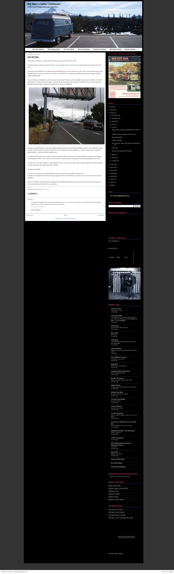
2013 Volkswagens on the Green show (121, 425)
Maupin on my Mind (116, 453)
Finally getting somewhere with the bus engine (123, 387)
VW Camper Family (115, 49)
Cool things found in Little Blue (117, 515)
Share (29, 187)
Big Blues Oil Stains (114, 494)
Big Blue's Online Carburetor (44, 4)
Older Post (101, 215)
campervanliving (116, 348)
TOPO (171, 571)
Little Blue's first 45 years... (116, 509)
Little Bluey (114, 340)
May (113, 154)
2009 (112, 173)
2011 (112, 167)
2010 (112, 170)
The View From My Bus (118, 399)
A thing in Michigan (117, 140)
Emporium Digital (19, 571)
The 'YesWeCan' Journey (118, 357)
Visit (115, 553)
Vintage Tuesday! (130, 49)
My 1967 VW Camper (117, 378)
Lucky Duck (114, 446)
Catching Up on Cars (116, 310)
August (114, 121)
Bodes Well (114, 333)
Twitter (118, 257)
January (114, 160)
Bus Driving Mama (116, 463)
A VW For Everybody (117, 438)
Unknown (30, 199)
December (115, 115)
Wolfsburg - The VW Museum (119, 366)
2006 (112, 182)
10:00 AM (46, 189)
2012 (112, 164)
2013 (112, 112)
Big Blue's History (114, 496)
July (113, 124)
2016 (112, 107)
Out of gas (33, 57)
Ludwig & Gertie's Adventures (120, 371)
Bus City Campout (38, 49)
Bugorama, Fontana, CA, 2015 (119, 394)
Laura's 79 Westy (116, 406)
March (114, 157)
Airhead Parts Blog (117, 392)
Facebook (112, 257)
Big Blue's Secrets (114, 491)
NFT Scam (114, 334)
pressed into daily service (60, 71)
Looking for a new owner (118, 359)
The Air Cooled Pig (117, 413)
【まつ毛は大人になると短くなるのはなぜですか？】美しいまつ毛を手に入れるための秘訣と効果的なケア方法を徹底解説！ (124, 319)
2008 (112, 176)
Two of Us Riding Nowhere (118, 373)
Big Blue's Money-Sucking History (118, 488)
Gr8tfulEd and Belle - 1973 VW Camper (123, 431)
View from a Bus (116, 308)
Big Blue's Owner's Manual (116, 499)
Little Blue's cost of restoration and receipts (121, 517)
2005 (112, 185)
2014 (112, 110)
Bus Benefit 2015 (116, 401)
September (115, 118)
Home (65, 215)
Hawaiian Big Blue (117, 137)
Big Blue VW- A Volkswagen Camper (117, 476)
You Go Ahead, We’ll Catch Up (119, 327)
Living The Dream (116, 315)
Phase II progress (116, 432)
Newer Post (30, 215)
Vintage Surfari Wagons (118, 466)
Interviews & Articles (99, 49)
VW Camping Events (53, 49)
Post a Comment (36, 210)
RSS (126, 257)
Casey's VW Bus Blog (117, 459)
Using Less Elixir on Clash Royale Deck (121, 380)
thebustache (115, 326)
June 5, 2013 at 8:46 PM (38, 206)
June (113, 127)
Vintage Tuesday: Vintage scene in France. (124, 134)
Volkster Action (115, 385)
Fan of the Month (69, 49)
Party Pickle (114, 452)
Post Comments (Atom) (69, 218)
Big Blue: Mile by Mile (114, 485)
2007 (112, 179)
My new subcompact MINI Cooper (122, 151)
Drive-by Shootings (84, 49)
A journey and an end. (117, 408)
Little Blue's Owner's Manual (117, 512)
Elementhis (114, 364)
